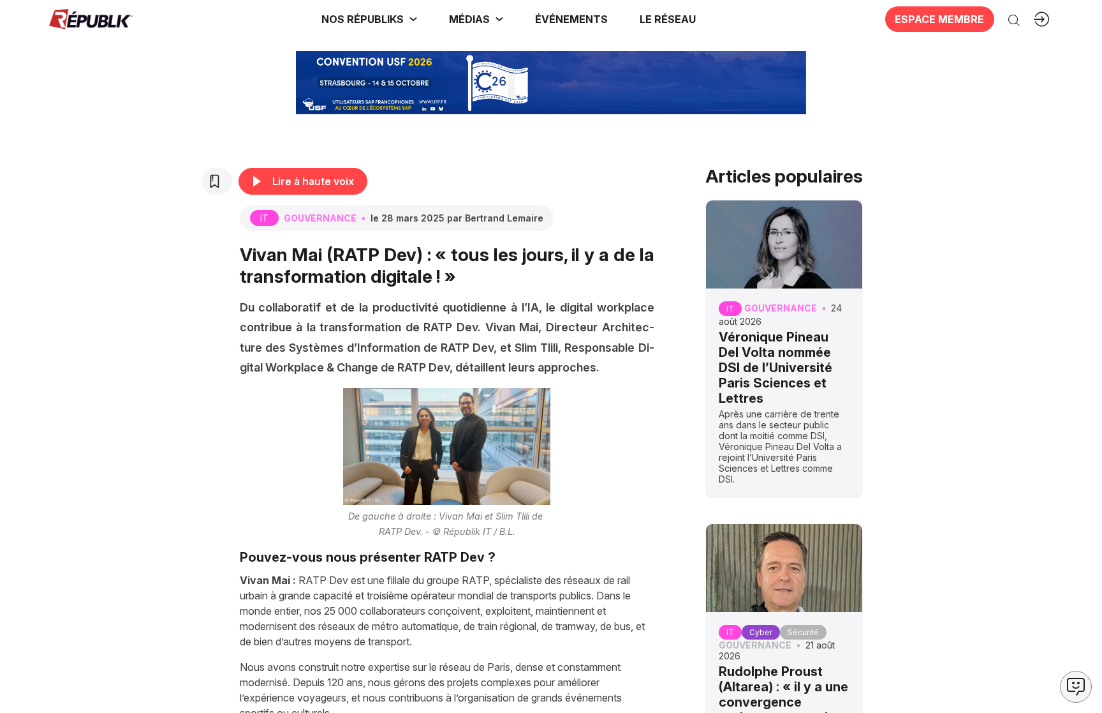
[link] (369, 19)
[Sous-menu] (413, 19)
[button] (571, 19)
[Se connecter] (1041, 19)
